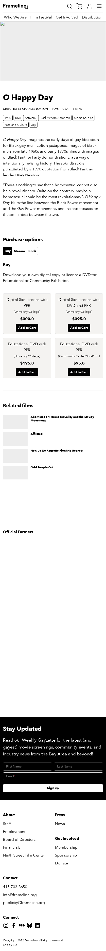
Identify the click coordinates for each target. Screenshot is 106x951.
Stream (19, 251)
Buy (8, 251)
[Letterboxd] (23, 926)
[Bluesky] (31, 926)
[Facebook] (15, 926)
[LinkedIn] (38, 926)
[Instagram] (7, 926)
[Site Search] (69, 6)
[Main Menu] (99, 6)
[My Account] (89, 6)
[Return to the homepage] (21, 6)
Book (32, 251)
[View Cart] (79, 6)
